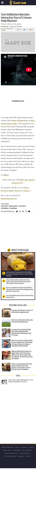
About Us (17, 447)
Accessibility (17, 450)
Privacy (31, 447)
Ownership (21, 456)
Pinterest (17, 190)
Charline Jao (5, 26)
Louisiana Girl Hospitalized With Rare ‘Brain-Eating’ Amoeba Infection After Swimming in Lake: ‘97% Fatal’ (21, 332)
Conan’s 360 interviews (19, 120)
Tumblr (11, 190)
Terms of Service (7, 450)
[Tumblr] (26, 212)
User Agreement (26, 450)
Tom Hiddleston (5, 208)
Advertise (24, 447)
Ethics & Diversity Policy (11, 453)
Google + (27, 190)
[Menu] (2, 2)
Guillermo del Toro (13, 206)
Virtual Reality (13, 208)
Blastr (6, 175)
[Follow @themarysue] (17, 212)
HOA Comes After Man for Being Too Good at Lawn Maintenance (22, 321)
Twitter (26, 187)
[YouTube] (29, 212)
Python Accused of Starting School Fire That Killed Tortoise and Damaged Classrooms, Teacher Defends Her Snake (19, 274)
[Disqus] (18, 412)
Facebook (4, 190)
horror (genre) (22, 206)
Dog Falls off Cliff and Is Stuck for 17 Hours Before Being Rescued (22, 311)
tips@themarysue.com (9, 198)
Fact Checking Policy (10, 456)
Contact (28, 456)
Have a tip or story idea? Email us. (19, 380)
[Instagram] (23, 212)
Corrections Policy (25, 453)
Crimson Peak (4, 206)
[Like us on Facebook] (20, 212)
